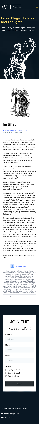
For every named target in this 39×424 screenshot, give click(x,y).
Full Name (9, 334)
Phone (8, 345)
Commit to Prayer (14, 376)
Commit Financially (14, 373)
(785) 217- (7, 417)
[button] (37, 7)
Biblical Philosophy (9, 130)
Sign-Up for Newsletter (15, 370)
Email (7, 355)
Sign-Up (8, 366)
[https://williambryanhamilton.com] (11, 7)
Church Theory (23, 130)
